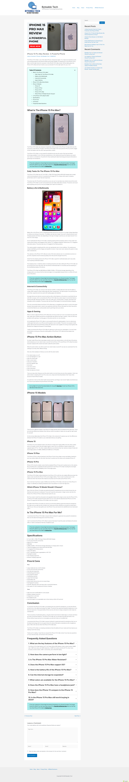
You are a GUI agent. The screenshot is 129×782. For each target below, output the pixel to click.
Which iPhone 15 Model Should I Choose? (45, 93)
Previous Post (28, 715)
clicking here (48, 166)
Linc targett (87, 56)
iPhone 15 (37, 86)
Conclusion (35, 101)
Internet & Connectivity (40, 78)
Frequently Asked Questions (39, 103)
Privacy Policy (89, 7)
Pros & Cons (36, 99)
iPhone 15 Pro (38, 90)
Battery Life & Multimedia (41, 76)
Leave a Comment (31, 56)
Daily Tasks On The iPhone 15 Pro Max (44, 74)
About (82, 7)
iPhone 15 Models (37, 84)
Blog (78, 7)
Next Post (77, 715)
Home (73, 7)
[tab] (52, 646)
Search (86, 20)
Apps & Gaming (38, 80)
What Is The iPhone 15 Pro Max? (40, 72)
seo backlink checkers (90, 67)
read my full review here (60, 164)
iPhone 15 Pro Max (39, 91)
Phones (38, 56)
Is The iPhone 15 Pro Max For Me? (41, 95)
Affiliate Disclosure (99, 7)
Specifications (36, 97)
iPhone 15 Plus (38, 88)
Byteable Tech (50, 7)
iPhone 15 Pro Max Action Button (41, 82)
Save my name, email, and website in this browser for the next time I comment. (47, 751)
